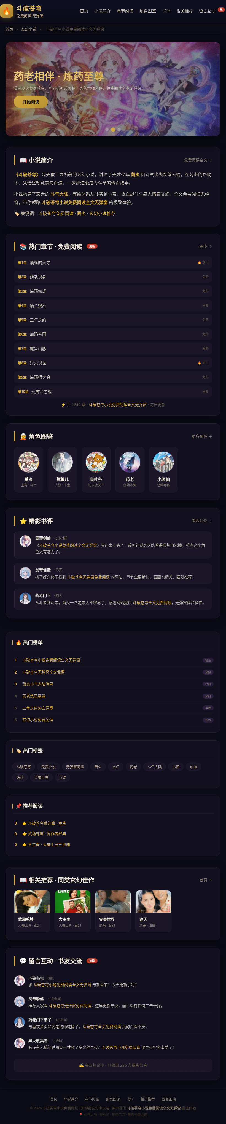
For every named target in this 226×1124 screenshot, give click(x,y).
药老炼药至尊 (33, 696)
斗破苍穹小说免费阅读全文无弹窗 (118, 404)
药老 (133, 766)
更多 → (206, 246)
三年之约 (113, 320)
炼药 (20, 777)
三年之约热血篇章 (37, 707)
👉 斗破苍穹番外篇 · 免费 (44, 823)
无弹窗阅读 (75, 766)
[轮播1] (107, 129)
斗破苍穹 (24, 766)
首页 (84, 11)
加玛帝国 (113, 334)
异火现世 (113, 363)
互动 (62, 777)
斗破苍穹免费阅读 (56, 213)
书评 (166, 11)
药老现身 (113, 277)
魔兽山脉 (113, 348)
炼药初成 (113, 291)
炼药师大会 (113, 377)
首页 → (206, 879)
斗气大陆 (154, 766)
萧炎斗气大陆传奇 (37, 683)
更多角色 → (202, 436)
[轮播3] (119, 129)
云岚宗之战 (113, 391)
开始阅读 (31, 101)
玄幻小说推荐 (102, 213)
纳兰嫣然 (113, 305)
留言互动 (211, 11)
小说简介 (102, 11)
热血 (193, 766)
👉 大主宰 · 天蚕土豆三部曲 (46, 844)
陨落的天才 (113, 262)
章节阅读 (125, 11)
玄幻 (115, 766)
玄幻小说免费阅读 (37, 719)
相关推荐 (184, 11)
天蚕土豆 (41, 777)
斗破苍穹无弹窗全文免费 (43, 672)
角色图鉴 (147, 11)
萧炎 (81, 213)
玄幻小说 (28, 29)
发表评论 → (202, 520)
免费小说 (48, 766)
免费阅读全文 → (198, 159)
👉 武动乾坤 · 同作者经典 (44, 833)
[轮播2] (113, 129)
